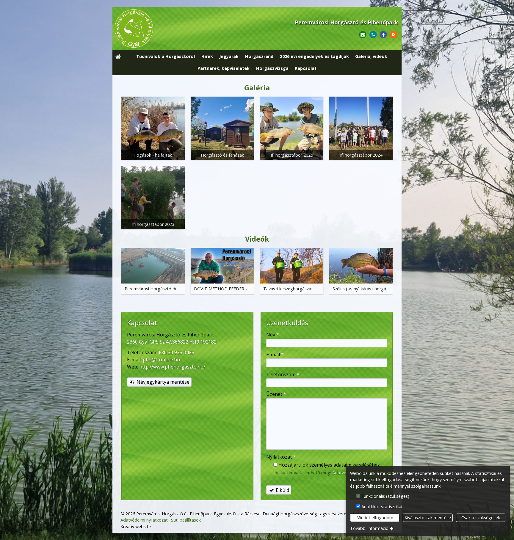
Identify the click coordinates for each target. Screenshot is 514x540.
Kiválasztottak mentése (428, 517)
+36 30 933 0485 (176, 352)
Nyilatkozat (281, 457)
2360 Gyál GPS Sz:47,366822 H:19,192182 (172, 342)
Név (272, 334)
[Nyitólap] (171, 28)
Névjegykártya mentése (162, 382)
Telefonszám (282, 374)
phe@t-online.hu (161, 359)
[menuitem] (118, 57)
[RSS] (393, 35)
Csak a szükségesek (480, 517)
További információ (369, 528)
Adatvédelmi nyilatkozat (144, 520)
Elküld (282, 490)
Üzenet (276, 394)
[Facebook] (383, 35)
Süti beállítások (186, 520)
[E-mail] (362, 35)
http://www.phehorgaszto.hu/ (172, 366)
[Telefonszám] (373, 35)
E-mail (275, 354)
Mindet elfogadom (374, 517)
